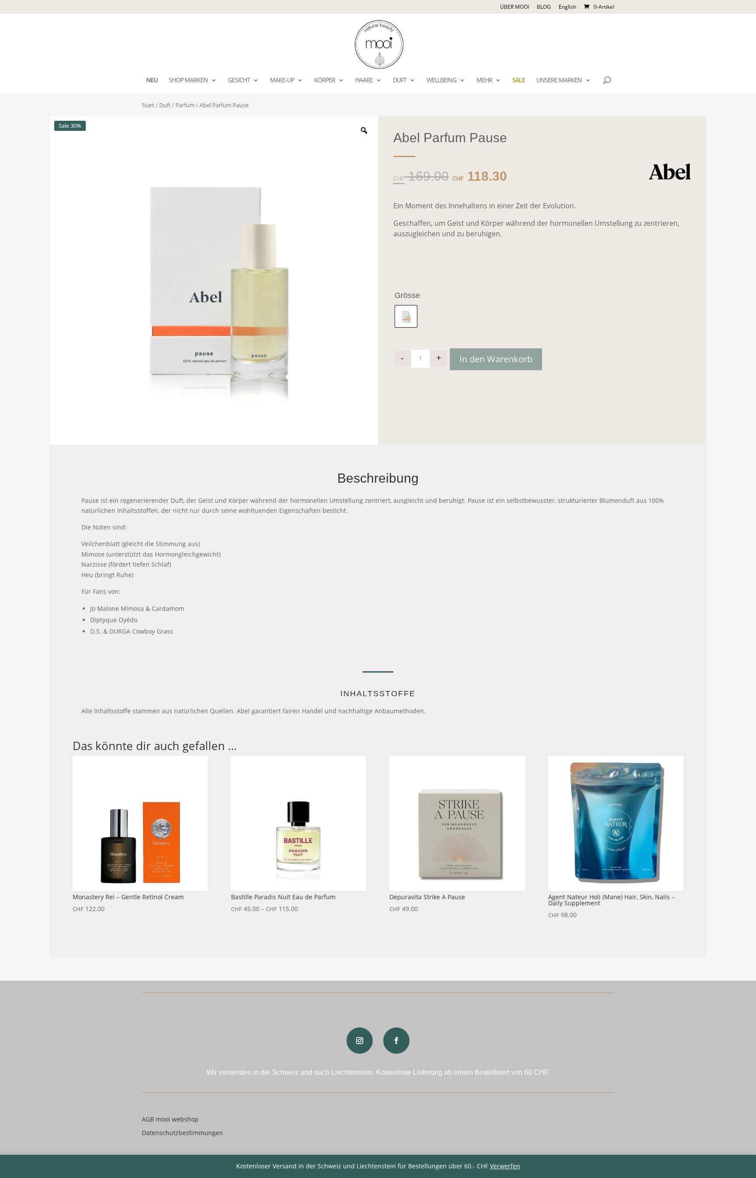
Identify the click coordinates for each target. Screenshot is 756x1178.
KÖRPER (324, 80)
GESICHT (239, 80)
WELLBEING (441, 80)
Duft (165, 105)
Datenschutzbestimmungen (182, 1133)
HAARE (364, 80)
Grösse (407, 295)
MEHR (484, 80)
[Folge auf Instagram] (359, 1040)
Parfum (185, 105)
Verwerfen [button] (505, 1166)
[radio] (406, 316)
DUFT (399, 80)
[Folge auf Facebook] (396, 1040)
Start (148, 105)
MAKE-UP (282, 80)
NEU (152, 80)
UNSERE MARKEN (559, 80)
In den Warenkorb (495, 359)
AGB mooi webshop (170, 1119)
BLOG (544, 7)
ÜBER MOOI (514, 7)
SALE (518, 80)
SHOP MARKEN (188, 80)
